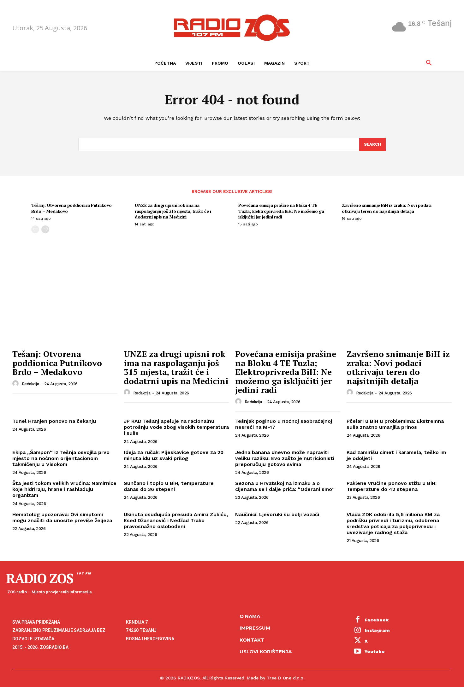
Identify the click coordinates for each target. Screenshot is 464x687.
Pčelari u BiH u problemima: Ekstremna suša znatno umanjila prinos (395, 424)
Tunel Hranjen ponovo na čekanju (54, 421)
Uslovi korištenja (266, 652)
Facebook (377, 619)
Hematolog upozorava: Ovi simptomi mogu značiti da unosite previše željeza (62, 517)
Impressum (255, 628)
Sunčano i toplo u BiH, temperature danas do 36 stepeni (169, 486)
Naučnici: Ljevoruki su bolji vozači (277, 514)
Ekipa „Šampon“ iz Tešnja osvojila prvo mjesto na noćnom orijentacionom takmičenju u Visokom (61, 458)
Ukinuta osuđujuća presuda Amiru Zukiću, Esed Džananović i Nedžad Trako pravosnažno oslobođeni (176, 520)
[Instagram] (357, 630)
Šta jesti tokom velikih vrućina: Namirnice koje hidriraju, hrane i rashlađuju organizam (64, 489)
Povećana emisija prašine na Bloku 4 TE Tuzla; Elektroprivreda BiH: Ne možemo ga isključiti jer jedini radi (281, 210)
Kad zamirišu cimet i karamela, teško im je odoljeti (396, 455)
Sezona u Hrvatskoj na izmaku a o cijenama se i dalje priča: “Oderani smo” (285, 486)
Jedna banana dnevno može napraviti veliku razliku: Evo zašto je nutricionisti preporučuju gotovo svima (284, 458)
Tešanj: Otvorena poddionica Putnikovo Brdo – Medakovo (71, 208)
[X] (357, 641)
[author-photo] (16, 383)
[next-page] (45, 229)
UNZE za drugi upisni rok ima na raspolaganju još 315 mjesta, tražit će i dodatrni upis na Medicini (173, 210)
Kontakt (252, 640)
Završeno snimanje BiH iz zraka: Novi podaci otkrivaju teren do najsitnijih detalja (386, 208)
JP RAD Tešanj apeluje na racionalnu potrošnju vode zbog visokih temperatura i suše (176, 427)
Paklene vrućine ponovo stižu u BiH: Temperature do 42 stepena (392, 486)
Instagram (377, 630)
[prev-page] (35, 229)
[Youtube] (357, 652)
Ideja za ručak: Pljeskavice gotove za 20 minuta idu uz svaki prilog (173, 455)
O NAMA (250, 616)
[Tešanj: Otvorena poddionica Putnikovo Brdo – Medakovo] (64, 306)
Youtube (375, 651)
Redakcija (30, 383)
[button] (429, 63)
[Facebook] (357, 620)
